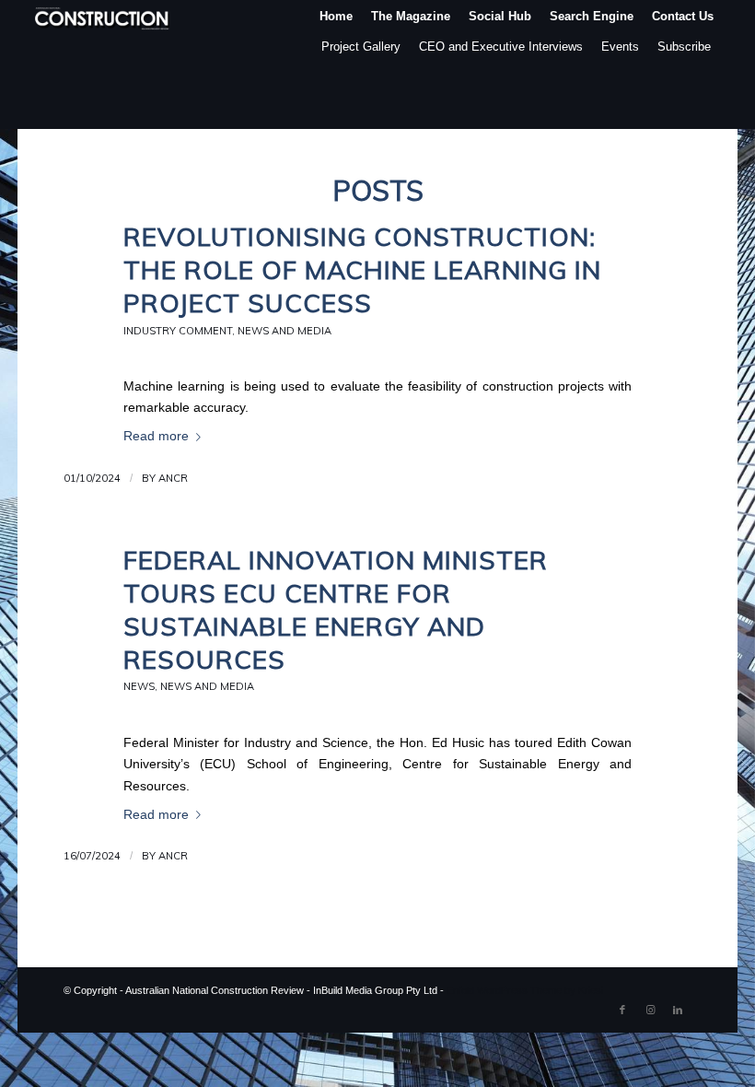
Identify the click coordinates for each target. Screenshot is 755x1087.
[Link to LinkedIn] (677, 1009)
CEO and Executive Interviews (501, 46)
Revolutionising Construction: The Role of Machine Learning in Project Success (362, 269)
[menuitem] (336, 16)
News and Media (284, 330)
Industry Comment (177, 330)
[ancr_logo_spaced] (103, 16)
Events (620, 46)
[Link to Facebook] (622, 1009)
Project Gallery (361, 46)
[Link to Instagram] (650, 1009)
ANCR (173, 478)
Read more (156, 436)
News (139, 686)
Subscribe (684, 46)
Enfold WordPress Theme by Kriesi (525, 990)
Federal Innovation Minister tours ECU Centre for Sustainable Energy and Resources (335, 609)
